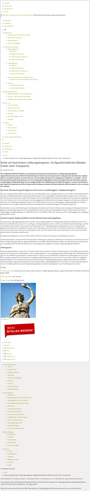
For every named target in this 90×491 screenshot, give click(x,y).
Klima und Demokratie (15, 420)
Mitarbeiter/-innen (14, 108)
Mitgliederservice (13, 372)
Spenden (11, 457)
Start (5, 155)
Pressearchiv (12, 130)
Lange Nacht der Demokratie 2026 (19, 35)
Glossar (10, 83)
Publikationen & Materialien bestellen (20, 99)
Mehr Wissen (8, 393)
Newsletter (7, 20)
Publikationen (12, 454)
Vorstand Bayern (13, 105)
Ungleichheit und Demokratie (17, 417)
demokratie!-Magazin (15, 378)
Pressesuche (12, 133)
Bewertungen (5, 280)
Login (9, 465)
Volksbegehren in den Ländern (18, 400)
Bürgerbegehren (13, 49)
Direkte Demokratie (17, 85)
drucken (7, 345)
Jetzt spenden (8, 26)
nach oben (7, 342)
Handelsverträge (13, 426)
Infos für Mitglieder (14, 43)
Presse (6, 123)
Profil (9, 367)
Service (6, 449)
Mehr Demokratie (10, 365)
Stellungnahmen (6, 277)
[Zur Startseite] (17, 15)
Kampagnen (12, 434)
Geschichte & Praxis (17, 60)
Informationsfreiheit (18, 88)
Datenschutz (8, 9)
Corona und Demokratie (16, 428)
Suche (6, 11)
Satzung (10, 119)
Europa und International (16, 414)
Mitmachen (8, 33)
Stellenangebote (13, 389)
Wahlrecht (11, 406)
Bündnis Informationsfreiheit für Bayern (24, 79)
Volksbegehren (13, 63)
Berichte (14, 51)
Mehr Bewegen (9, 432)
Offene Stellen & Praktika (16, 111)
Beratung (11, 375)
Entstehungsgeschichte (15, 116)
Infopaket (7, 23)
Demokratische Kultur (15, 412)
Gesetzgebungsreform (15, 423)
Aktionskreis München (15, 38)
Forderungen (5, 271)
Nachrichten (12, 442)
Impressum (8, 6)
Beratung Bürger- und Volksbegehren (20, 94)
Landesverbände (13, 386)
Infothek (10, 462)
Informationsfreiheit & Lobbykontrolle (20, 77)
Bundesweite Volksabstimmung (18, 403)
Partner (10, 383)
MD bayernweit (13, 40)
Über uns (7, 103)
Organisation (12, 369)
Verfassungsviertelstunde (12, 137)
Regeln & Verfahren (17, 54)
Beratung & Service (10, 92)
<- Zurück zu (5, 319)
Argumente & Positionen (19, 57)
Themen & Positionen (11, 47)
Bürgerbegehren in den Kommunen (19, 398)
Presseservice (12, 128)
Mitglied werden (13, 459)
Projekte (10, 437)
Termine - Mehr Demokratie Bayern (19, 97)
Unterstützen (12, 440)
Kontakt (6, 3)
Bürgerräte (11, 395)
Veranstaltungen (13, 445)
